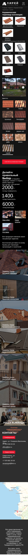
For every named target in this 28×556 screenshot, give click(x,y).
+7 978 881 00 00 (9, 460)
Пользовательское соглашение (14, 431)
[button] (7, 214)
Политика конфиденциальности (14, 428)
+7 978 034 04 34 (9, 444)
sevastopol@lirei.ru (9, 463)
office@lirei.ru (7, 447)
